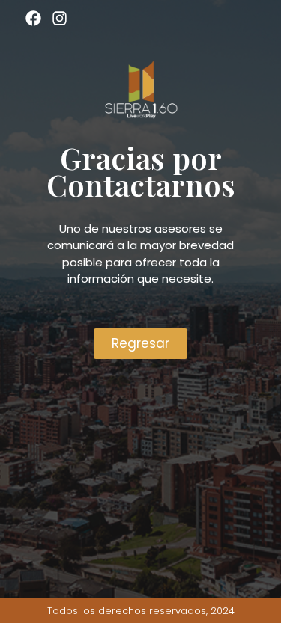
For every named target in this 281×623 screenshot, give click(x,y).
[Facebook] (33, 18)
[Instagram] (59, 18)
